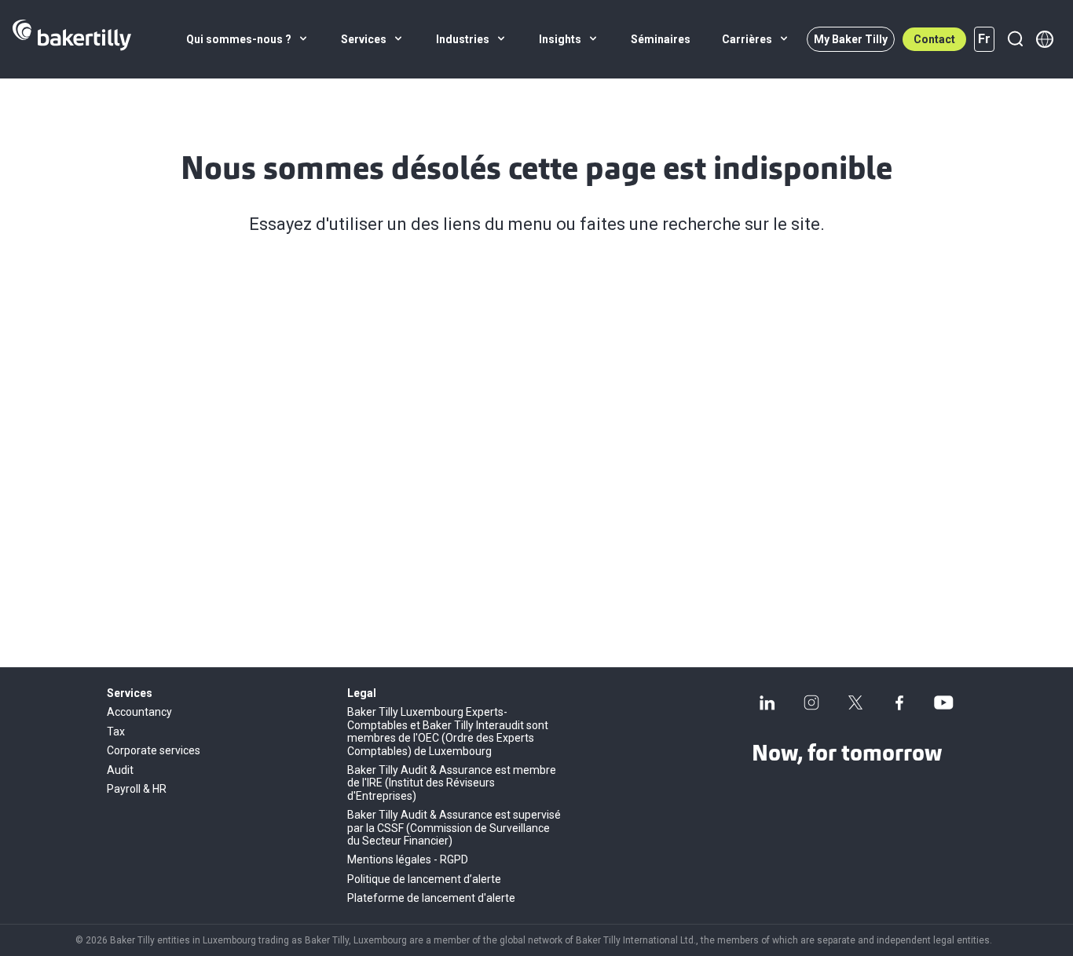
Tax (116, 731)
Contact (934, 39)
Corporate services (153, 750)
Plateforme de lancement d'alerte (431, 898)
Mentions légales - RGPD (407, 859)
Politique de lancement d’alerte (424, 879)
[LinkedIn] (767, 702)
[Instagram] (811, 702)
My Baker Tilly (851, 39)
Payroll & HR (137, 789)
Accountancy (139, 712)
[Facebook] (899, 702)
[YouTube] (943, 702)
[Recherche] (1014, 39)
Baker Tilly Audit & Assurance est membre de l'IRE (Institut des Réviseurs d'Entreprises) (451, 783)
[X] (855, 702)
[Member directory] (1044, 39)
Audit (120, 770)
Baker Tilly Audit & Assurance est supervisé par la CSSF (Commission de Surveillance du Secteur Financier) (454, 827)
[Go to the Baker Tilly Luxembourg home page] (72, 39)
